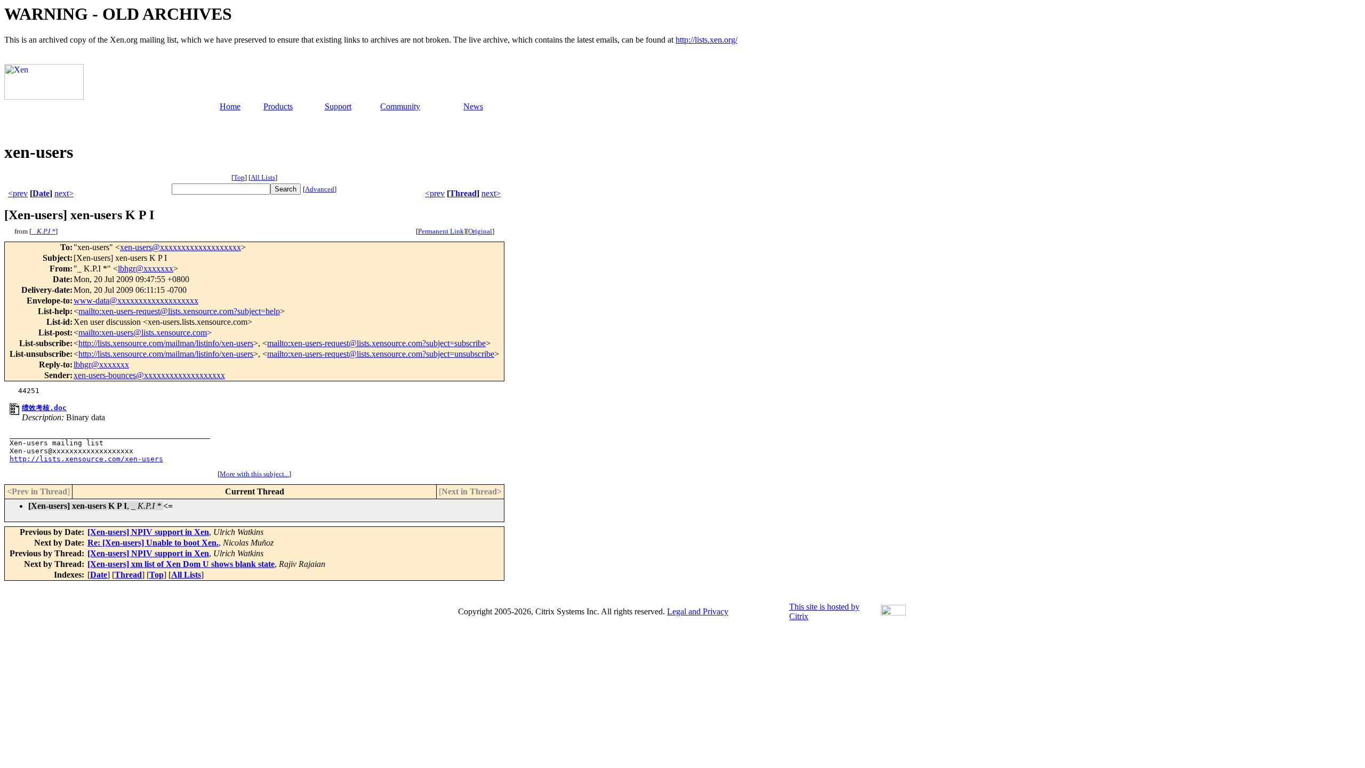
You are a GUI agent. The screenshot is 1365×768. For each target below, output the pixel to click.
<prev (18, 193)
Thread (463, 193)
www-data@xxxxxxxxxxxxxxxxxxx (136, 300)
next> (64, 193)
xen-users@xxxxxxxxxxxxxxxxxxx (180, 247)
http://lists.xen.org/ (706, 39)
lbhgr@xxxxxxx (145, 268)
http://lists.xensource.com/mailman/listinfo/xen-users (165, 343)
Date (41, 193)
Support (338, 106)
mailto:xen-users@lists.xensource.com (142, 332)
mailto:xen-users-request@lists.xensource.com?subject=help (179, 311)
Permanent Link (441, 231)
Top (239, 177)
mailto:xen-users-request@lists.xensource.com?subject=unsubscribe (380, 353)
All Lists (263, 177)
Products (278, 106)
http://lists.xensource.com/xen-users (86, 459)
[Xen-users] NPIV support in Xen (148, 532)
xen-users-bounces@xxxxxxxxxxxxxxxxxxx (149, 375)
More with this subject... (254, 474)
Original (480, 231)
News (473, 106)
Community (400, 106)
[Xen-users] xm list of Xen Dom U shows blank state (181, 564)
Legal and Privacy (697, 611)
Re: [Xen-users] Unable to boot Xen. (153, 542)
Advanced (319, 189)
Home (230, 106)
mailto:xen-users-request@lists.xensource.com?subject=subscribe (376, 343)
